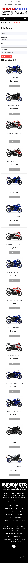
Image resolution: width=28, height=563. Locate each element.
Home (4, 22)
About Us (17, 505)
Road (9, 22)
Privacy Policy (11, 554)
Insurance (15, 520)
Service (9, 517)
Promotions (8, 514)
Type (2, 43)
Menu (3, 18)
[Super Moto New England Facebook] (22, 4)
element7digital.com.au (17, 559)
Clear (10, 56)
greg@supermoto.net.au (13, 4)
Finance (6, 520)
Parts (23, 520)
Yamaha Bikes (8, 508)
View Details (14, 86)
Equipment (19, 514)
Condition (4, 49)
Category (4, 37)
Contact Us (14, 523)
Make (2, 31)
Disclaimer (19, 554)
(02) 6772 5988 (17, 1)
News (19, 511)
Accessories (18, 517)
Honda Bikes (19, 508)
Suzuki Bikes (10, 511)
